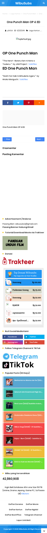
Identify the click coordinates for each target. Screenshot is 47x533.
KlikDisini (25, 493)
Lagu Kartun (34, 30)
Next (39, 139)
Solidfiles (33, 64)
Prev (8, 139)
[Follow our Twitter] (34, 337)
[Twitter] (18, 102)
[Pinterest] (29, 102)
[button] (39, 102)
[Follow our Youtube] (34, 342)
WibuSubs (23, 529)
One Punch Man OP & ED (14, 127)
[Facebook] (8, 102)
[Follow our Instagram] (13, 342)
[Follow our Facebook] (13, 337)
